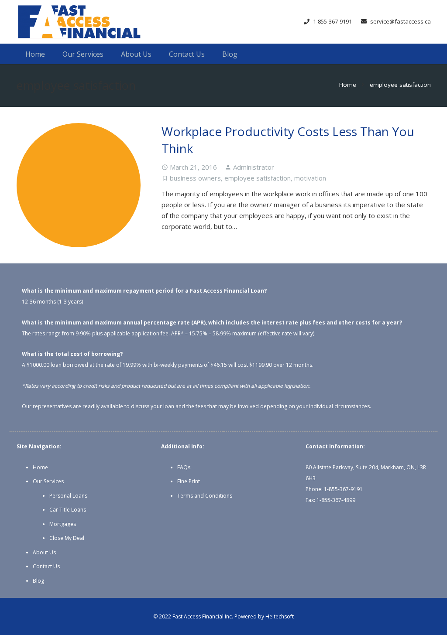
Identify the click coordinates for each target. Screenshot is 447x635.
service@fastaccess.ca (400, 21)
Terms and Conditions (204, 495)
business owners (195, 178)
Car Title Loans (67, 509)
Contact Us (46, 566)
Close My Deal (66, 538)
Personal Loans (68, 495)
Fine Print (188, 481)
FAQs (183, 467)
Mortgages (62, 524)
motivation (310, 178)
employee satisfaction (257, 178)
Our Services (48, 481)
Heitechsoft (279, 616)
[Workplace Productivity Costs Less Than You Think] (79, 185)
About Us (44, 552)
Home (40, 467)
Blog (38, 580)
